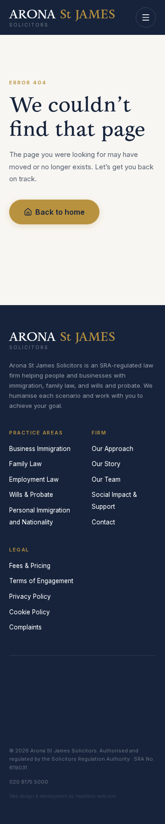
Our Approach (112, 448)
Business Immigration (40, 448)
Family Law (25, 464)
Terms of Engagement (41, 581)
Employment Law (34, 479)
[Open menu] (146, 17)
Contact (103, 522)
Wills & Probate (31, 494)
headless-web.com (96, 796)
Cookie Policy (29, 612)
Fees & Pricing (29, 565)
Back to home (60, 212)
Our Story (106, 464)
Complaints (25, 627)
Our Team (106, 479)
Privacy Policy (30, 596)
